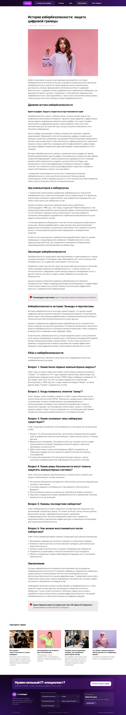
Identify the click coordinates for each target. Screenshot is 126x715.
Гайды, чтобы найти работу (69, 701)
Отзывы (61, 3)
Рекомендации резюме (48, 701)
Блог (70, 3)
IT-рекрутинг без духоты (48, 696)
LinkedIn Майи (91, 703)
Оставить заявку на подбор (100, 683)
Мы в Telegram (96, 3)
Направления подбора (44, 3)
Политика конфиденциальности (106, 712)
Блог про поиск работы (48, 705)
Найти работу (82, 3)
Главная (27, 3)
